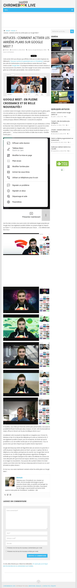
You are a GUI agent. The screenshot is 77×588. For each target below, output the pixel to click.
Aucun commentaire (8, 52)
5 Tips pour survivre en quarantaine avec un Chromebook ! (26, 61)
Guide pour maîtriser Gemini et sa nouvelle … (60, 148)
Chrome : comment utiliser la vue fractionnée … (60, 130)
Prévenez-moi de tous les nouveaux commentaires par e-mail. (24, 548)
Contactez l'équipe (49, 586)
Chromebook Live (9, 586)
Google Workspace (38, 50)
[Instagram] (10, 495)
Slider (45, 50)
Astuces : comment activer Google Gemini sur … (61, 113)
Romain (7, 50)
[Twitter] (5, 495)
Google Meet (16, 65)
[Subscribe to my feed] (62, 170)
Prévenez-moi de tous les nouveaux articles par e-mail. (22, 551)
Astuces (30, 50)
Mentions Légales (35, 586)
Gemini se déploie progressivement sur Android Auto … (62, 139)
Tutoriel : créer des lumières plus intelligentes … (60, 122)
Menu (6, 10)
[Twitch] (8, 495)
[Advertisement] (38, 20)
